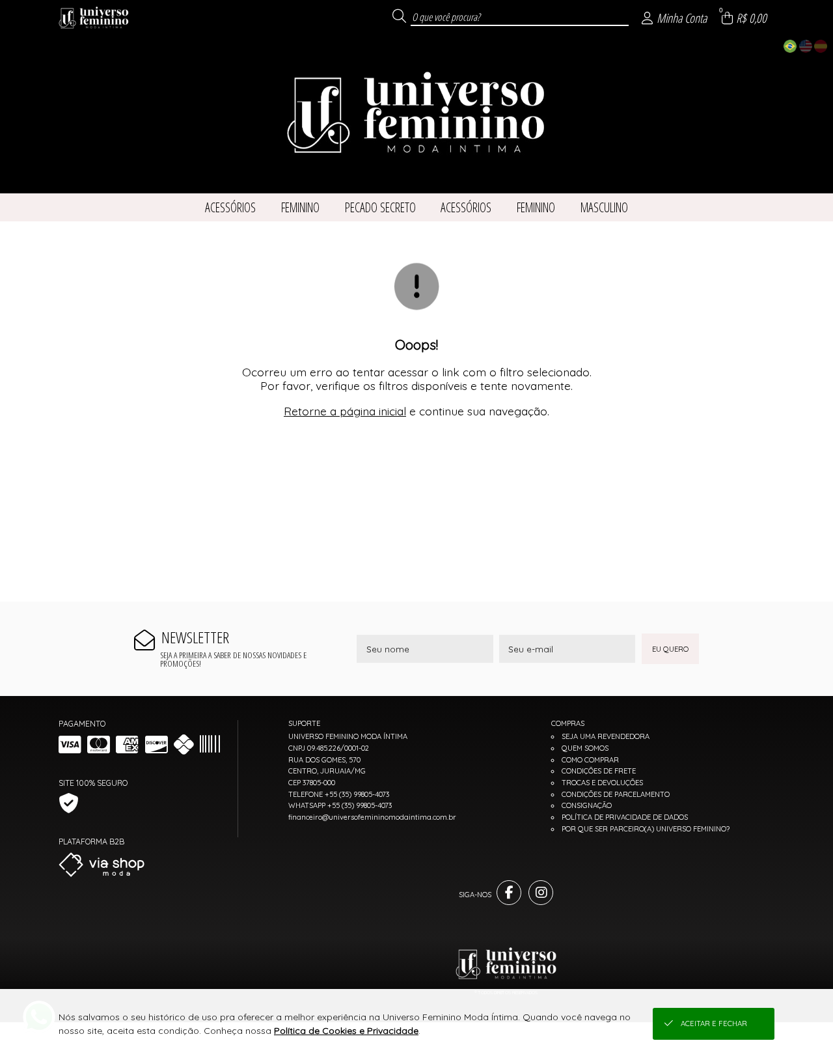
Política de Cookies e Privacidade (346, 1031)
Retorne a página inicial (345, 411)
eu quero (670, 649)
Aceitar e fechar (714, 1023)
